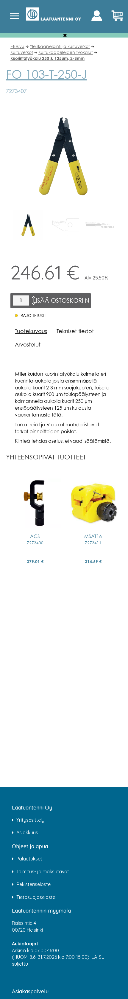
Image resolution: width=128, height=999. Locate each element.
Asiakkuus (27, 832)
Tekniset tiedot (75, 331)
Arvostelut (27, 344)
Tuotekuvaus (31, 331)
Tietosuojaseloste (35, 897)
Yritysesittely (30, 820)
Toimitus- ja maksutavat (42, 871)
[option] (28, 225)
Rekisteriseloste (33, 884)
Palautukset (29, 859)
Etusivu (17, 46)
